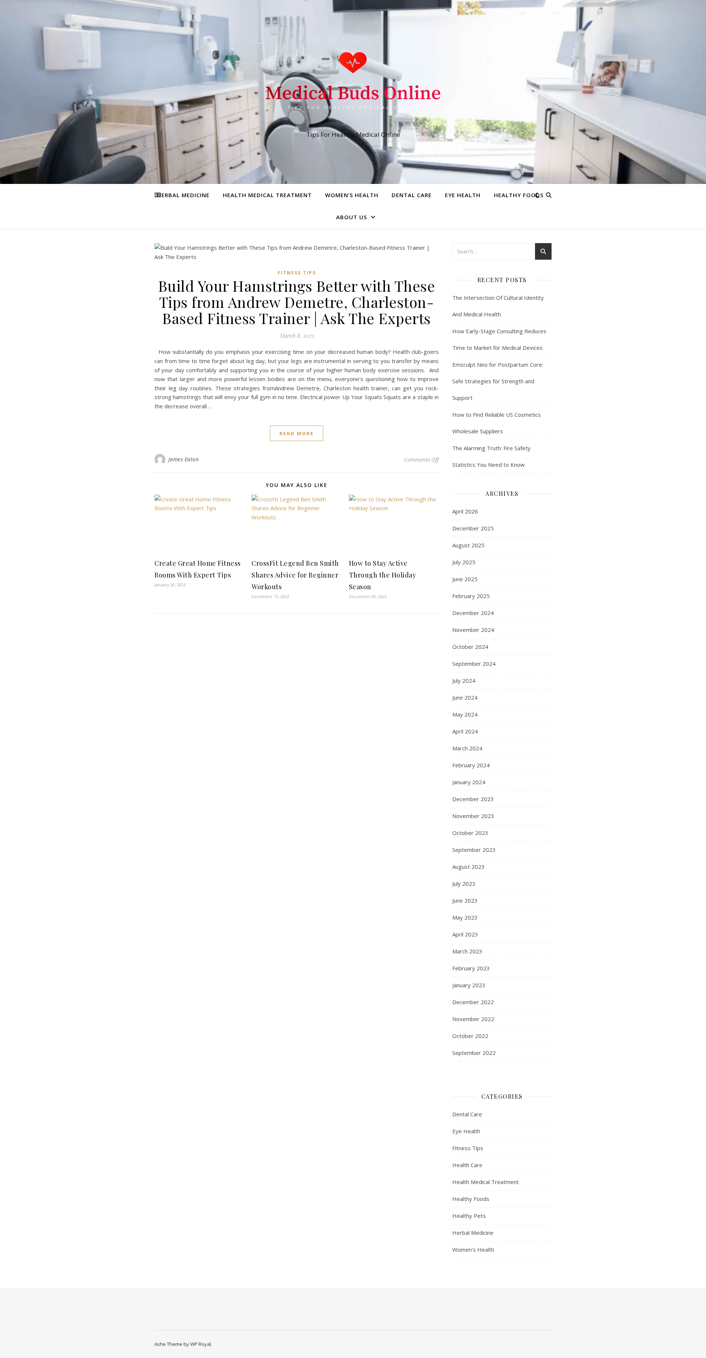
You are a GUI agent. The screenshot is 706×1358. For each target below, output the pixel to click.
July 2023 (463, 883)
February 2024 (471, 765)
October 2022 (470, 1035)
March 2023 (467, 951)
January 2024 (468, 782)
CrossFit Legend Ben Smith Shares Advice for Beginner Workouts (295, 575)
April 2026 (465, 511)
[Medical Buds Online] (353, 85)
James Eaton (183, 459)
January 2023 (468, 985)
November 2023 (473, 816)
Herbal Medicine (183, 195)
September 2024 (474, 663)
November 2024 (473, 629)
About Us (351, 217)
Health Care (467, 1165)
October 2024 (470, 646)
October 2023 (470, 832)
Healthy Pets (469, 1215)
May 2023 (465, 917)
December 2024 (473, 612)
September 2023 (474, 849)
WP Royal (200, 1344)
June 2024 (465, 697)
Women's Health (473, 1249)
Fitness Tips (297, 273)
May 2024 (465, 714)
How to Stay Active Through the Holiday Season (382, 575)
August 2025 (468, 545)
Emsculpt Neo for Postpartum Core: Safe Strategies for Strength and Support (497, 381)
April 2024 (465, 731)
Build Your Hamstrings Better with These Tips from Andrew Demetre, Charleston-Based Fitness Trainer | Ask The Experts (296, 302)
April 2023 (465, 934)
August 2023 (468, 866)
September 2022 (474, 1052)
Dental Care (412, 195)
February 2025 (471, 596)
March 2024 (467, 748)
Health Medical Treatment (267, 195)
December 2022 (473, 1002)
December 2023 (473, 799)
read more (296, 433)
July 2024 (463, 680)
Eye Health (463, 195)
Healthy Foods (518, 195)
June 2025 (465, 579)
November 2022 (473, 1019)
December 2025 (473, 528)
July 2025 (463, 562)
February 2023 (471, 968)
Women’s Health (351, 195)
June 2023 (465, 900)
